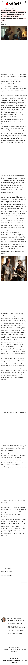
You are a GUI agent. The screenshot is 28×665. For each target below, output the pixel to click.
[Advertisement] (14, 56)
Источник (24, 581)
